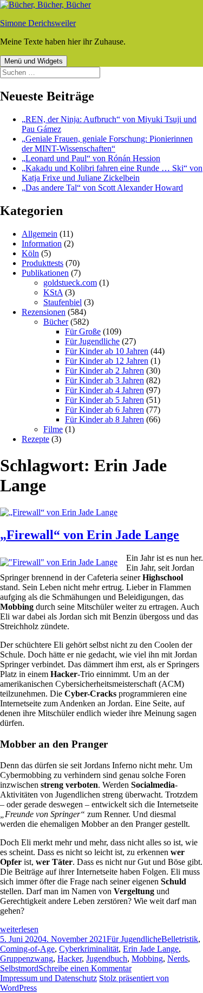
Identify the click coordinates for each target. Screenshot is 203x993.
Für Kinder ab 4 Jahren (104, 390)
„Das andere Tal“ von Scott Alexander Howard (102, 187)
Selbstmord (19, 968)
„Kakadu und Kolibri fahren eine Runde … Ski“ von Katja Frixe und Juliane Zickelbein (112, 172)
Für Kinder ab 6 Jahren (104, 409)
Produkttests (42, 263)
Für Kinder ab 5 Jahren (104, 399)
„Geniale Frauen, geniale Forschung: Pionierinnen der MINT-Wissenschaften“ (107, 143)
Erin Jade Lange (151, 948)
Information (42, 243)
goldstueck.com (70, 282)
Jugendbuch (106, 958)
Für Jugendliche (92, 341)
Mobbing (147, 958)
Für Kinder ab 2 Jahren (104, 370)
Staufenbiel (62, 302)
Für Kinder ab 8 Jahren (104, 419)
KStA (53, 292)
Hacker (69, 958)
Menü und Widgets (33, 61)
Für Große (83, 331)
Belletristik (179, 939)
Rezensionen (44, 312)
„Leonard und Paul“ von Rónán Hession (91, 158)
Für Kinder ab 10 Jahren (106, 351)
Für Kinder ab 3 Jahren (104, 380)
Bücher (55, 321)
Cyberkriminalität (89, 948)
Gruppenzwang (26, 958)
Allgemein (39, 233)
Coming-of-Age (27, 948)
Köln (30, 253)
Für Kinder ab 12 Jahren (106, 360)
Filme (53, 429)
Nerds (177, 958)
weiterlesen (19, 929)
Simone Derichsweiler (38, 23)
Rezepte (35, 439)
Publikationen (45, 272)
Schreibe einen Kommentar (85, 968)
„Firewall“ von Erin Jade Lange (89, 535)
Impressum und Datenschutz (48, 978)
